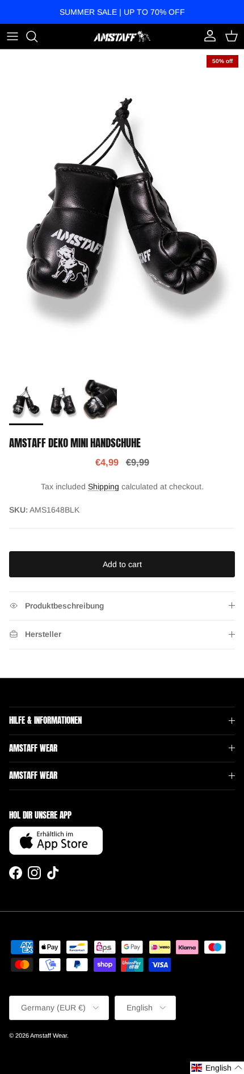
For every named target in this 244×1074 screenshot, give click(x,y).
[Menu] (12, 36)
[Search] (37, 36)
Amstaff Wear (48, 1035)
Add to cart (122, 564)
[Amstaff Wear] (122, 36)
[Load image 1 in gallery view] (122, 211)
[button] (217, 1068)
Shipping (103, 486)
